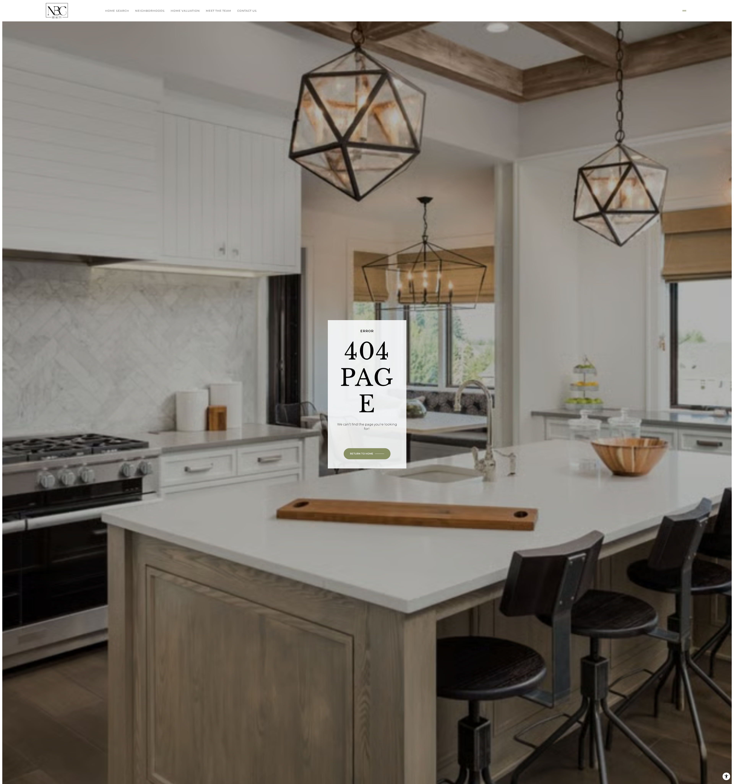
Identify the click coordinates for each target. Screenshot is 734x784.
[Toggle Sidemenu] (684, 11)
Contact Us (247, 10)
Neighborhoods (150, 10)
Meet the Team (218, 10)
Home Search (117, 10)
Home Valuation (185, 10)
